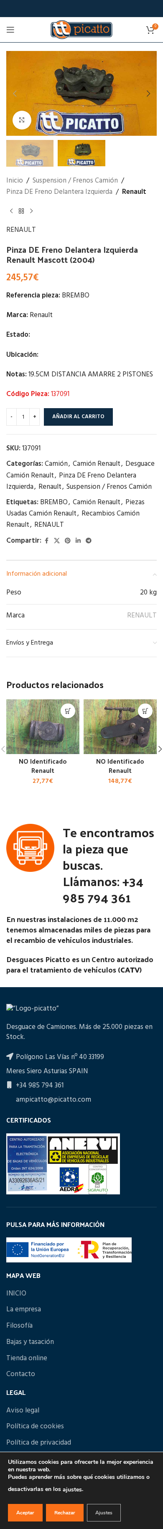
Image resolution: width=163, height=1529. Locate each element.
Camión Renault (96, 464)
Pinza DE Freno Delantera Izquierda (59, 192)
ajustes (72, 1489)
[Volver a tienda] (21, 211)
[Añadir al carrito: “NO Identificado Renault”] (68, 711)
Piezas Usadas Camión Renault (75, 508)
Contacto (20, 1374)
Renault (134, 192)
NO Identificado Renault (43, 765)
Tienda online (26, 1359)
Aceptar (25, 1512)
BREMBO (54, 502)
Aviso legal (22, 1411)
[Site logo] (81, 29)
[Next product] (31, 211)
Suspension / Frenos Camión (75, 180)
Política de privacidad (38, 1443)
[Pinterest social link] (67, 541)
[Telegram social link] (88, 541)
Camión (56, 464)
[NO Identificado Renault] (42, 726)
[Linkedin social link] (78, 541)
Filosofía (19, 1326)
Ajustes (103, 1512)
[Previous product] (11, 211)
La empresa (23, 1310)
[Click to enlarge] (22, 120)
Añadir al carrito (78, 416)
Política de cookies (35, 1427)
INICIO (16, 1294)
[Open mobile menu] (10, 29)
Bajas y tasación (30, 1342)
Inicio (14, 180)
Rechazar (64, 1512)
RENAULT (21, 230)
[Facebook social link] (46, 541)
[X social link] (56, 541)
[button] (14, 93)
